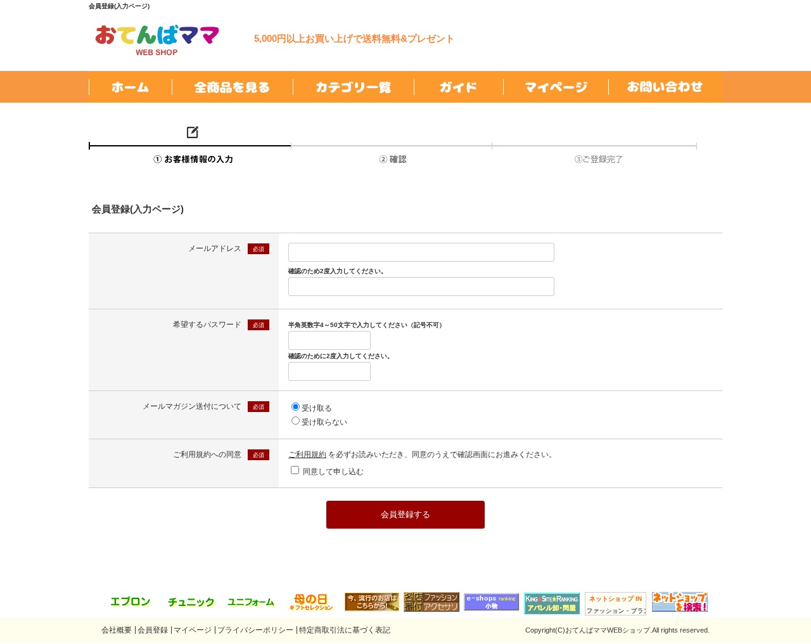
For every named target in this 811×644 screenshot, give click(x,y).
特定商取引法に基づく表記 (344, 630)
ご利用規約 (307, 454)
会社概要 (116, 630)
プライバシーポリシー (255, 630)
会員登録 (152, 630)
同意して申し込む (333, 471)
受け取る (317, 408)
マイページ (193, 630)
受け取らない (324, 422)
